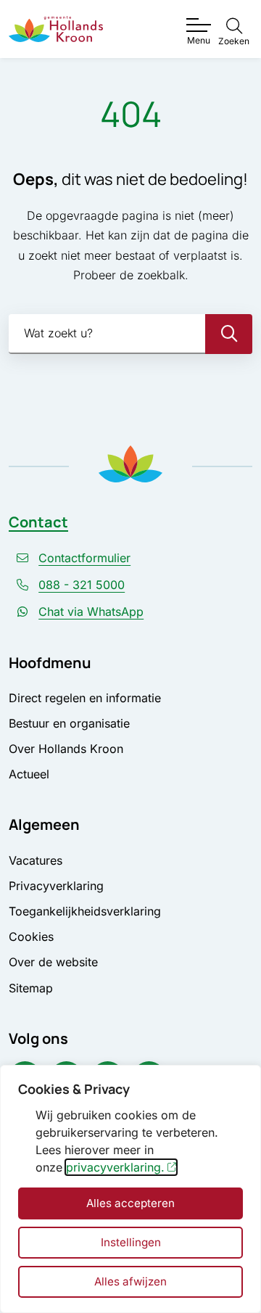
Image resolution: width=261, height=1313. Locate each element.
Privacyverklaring (56, 885)
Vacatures (35, 860)
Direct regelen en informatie (85, 698)
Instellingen (131, 1242)
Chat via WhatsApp (91, 611)
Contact (38, 522)
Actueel (29, 774)
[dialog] (130, 1189)
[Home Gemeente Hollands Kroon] (56, 29)
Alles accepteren (130, 1203)
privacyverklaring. (115, 1167)
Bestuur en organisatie (69, 723)
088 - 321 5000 (81, 584)
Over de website (53, 962)
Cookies (31, 936)
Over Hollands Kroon (66, 748)
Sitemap (31, 988)
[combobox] (130, 334)
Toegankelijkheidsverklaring (85, 911)
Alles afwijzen (130, 1281)
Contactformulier (84, 558)
